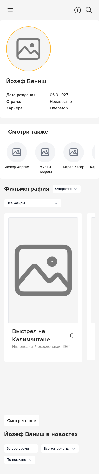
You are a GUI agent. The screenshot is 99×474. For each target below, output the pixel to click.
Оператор (59, 108)
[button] (21, 448)
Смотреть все (21, 420)
